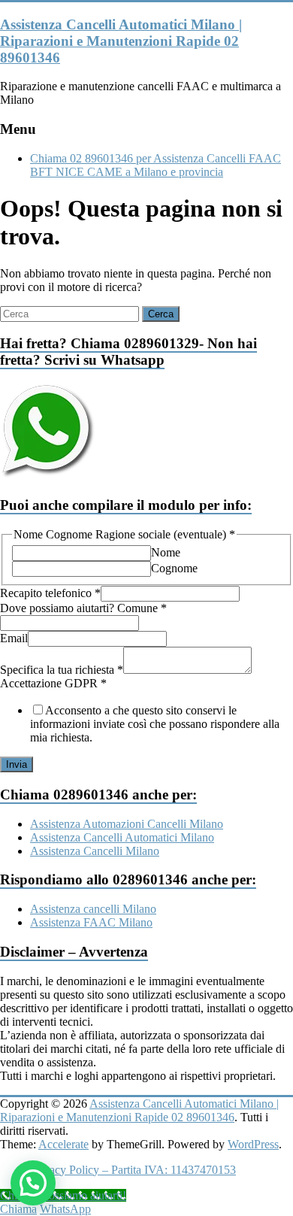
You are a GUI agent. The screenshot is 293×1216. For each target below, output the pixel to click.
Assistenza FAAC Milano (91, 922)
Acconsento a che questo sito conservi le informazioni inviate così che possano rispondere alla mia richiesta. (154, 724)
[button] (33, 1182)
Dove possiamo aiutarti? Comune (83, 608)
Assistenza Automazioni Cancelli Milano (126, 823)
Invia (16, 764)
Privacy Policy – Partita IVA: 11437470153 (133, 1169)
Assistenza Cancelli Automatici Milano (122, 837)
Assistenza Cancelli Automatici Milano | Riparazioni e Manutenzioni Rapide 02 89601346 (121, 41)
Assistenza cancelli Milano (93, 908)
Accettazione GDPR (53, 683)
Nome (165, 552)
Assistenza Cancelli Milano (94, 851)
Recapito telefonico (50, 593)
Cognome (174, 568)
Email (14, 638)
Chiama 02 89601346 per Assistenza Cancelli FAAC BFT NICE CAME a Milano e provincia (155, 165)
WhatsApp (65, 1208)
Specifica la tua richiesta (61, 669)
